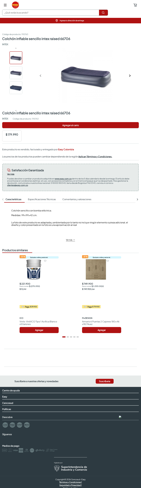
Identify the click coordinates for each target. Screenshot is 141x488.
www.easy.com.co (63, 178)
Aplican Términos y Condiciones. (95, 156)
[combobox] (55, 13)
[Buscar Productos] (103, 12)
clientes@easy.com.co (17, 185)
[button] (70, 20)
